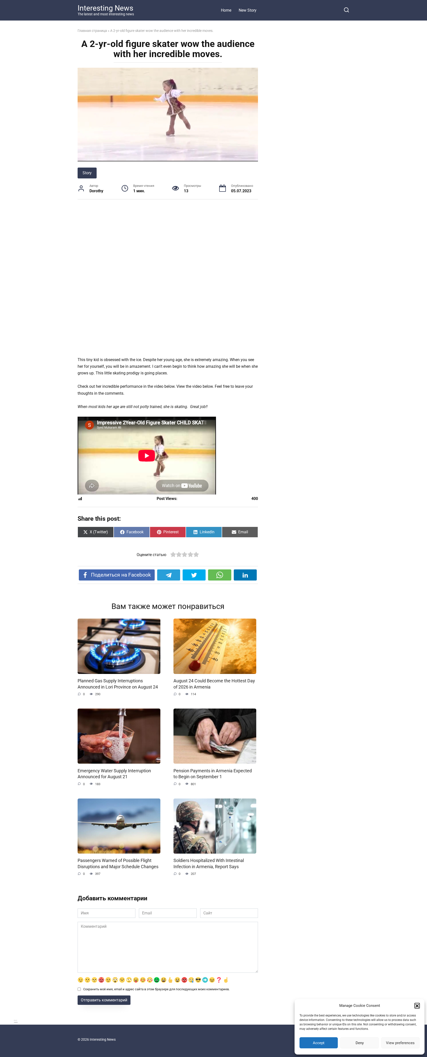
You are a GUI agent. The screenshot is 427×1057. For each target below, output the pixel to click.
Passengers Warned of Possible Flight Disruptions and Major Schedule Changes (118, 863)
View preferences (400, 1043)
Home (226, 10)
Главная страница (92, 31)
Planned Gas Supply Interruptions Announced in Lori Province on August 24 (118, 684)
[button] (417, 1005)
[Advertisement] (168, 241)
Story (87, 173)
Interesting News (105, 8)
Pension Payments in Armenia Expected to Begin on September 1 (212, 773)
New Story (247, 10)
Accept (318, 1043)
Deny (360, 1043)
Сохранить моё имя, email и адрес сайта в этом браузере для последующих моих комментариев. (156, 989)
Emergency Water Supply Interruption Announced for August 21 (114, 773)
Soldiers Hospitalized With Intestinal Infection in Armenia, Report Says (208, 863)
